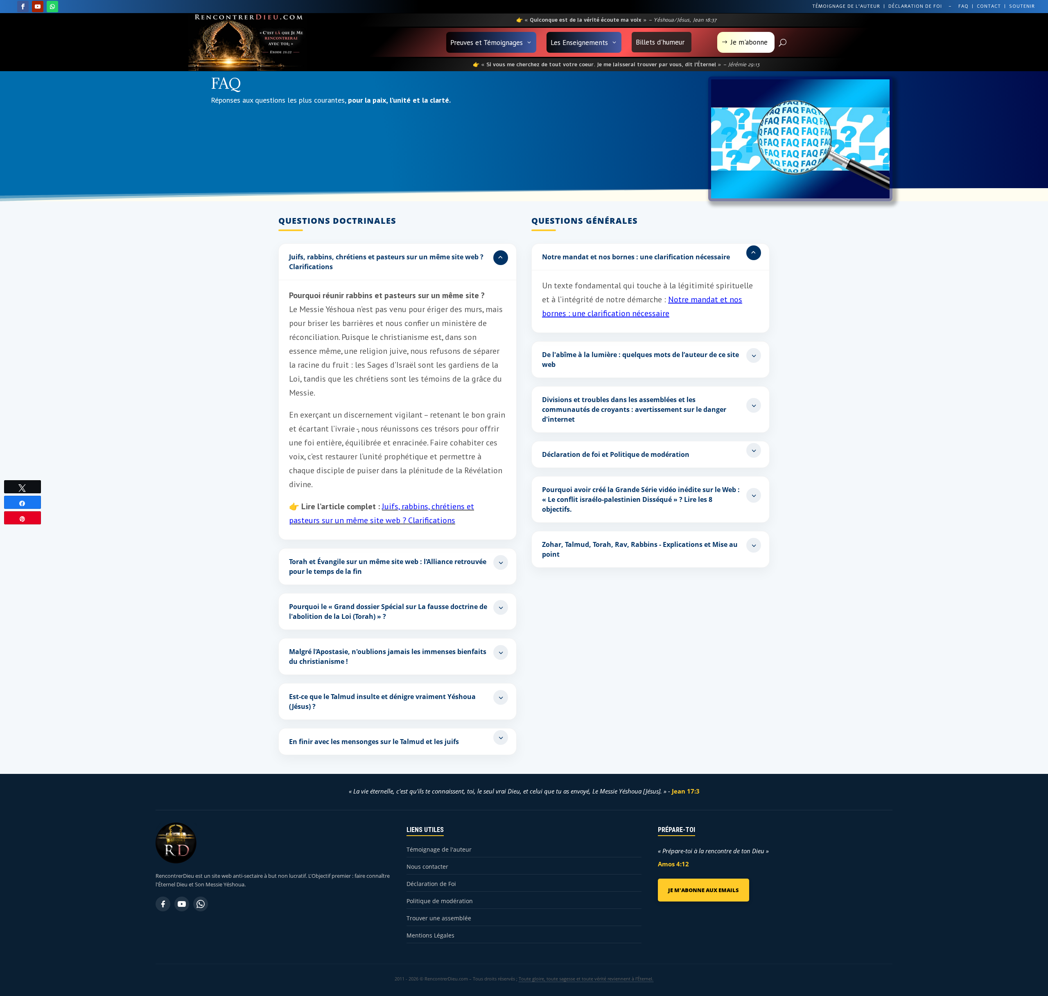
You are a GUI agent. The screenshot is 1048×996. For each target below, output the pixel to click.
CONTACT (989, 6)
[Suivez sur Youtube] (37, 6)
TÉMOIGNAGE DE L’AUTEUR (846, 6)
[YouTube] (181, 904)
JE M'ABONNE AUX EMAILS (703, 890)
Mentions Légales (430, 935)
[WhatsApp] (200, 904)
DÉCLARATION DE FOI (915, 6)
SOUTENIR (1022, 6)
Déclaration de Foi (431, 884)
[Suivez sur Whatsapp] (52, 6)
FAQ (963, 6)
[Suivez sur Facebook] (23, 6)
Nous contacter (427, 866)
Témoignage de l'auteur (439, 849)
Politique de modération (440, 901)
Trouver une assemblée (439, 918)
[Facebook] (163, 904)
